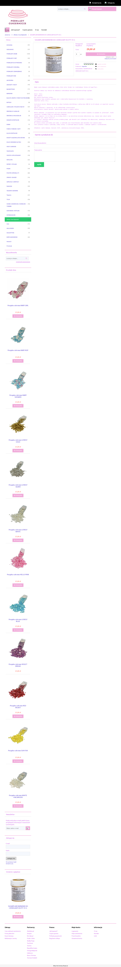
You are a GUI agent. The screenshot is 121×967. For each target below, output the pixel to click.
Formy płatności (9, 933)
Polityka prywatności (55, 936)
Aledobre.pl (30, 931)
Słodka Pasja (30, 941)
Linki (95, 936)
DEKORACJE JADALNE (13, 111)
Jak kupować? (53, 931)
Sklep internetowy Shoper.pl (60, 965)
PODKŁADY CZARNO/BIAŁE (14, 71)
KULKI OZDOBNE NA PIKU (14, 142)
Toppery (9, 195)
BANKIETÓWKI (11, 89)
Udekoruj (30, 953)
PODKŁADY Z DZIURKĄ (13, 67)
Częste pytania (53, 933)
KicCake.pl (30, 936)
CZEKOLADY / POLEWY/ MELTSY (15, 107)
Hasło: (7, 850)
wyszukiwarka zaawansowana (23, 262)
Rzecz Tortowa (31, 955)
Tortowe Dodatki (32, 958)
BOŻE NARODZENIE (12, 237)
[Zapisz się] (28, 828)
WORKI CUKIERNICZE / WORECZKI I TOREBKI (16, 205)
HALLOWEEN (10, 228)
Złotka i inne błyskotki (13, 219)
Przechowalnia (76, 936)
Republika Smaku (32, 948)
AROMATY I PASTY (12, 84)
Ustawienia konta (77, 938)
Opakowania (10, 151)
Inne (8, 224)
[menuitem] (15, 29)
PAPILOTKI (10, 159)
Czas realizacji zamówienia (13, 931)
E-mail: (8, 843)
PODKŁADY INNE (11, 76)
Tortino (29, 945)
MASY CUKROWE (11, 146)
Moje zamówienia (77, 933)
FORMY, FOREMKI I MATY (14, 129)
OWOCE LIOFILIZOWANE (14, 155)
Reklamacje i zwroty (11, 938)
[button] (100, 64)
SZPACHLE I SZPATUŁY (13, 182)
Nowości (9, 241)
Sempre (29, 933)
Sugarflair (84, 66)
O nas (95, 931)
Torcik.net (30, 943)
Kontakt (96, 933)
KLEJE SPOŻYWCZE (12, 133)
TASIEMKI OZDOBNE (12, 190)
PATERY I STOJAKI (12, 164)
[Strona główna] (17, 16)
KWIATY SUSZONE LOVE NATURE (16, 137)
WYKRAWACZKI (11, 215)
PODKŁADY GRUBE (12, 54)
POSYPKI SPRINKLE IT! (13, 173)
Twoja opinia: (38, 150)
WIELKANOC (10, 49)
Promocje (9, 246)
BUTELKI (9, 102)
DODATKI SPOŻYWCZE (13, 120)
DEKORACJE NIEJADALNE (14, 115)
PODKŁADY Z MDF (12, 58)
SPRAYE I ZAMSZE (11, 177)
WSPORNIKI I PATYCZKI (13, 210)
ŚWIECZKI (9, 186)
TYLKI (8, 199)
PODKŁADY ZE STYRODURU (14, 62)
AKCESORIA (10, 80)
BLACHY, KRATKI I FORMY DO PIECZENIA (18, 98)
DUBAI (8, 124)
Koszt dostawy (9, 936)
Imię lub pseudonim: (40, 143)
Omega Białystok (32, 950)
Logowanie (75, 931)
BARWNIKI (9, 93)
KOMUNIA (9, 45)
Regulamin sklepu (54, 938)
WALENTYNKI (10, 232)
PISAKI (8, 168)
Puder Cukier (31, 938)
